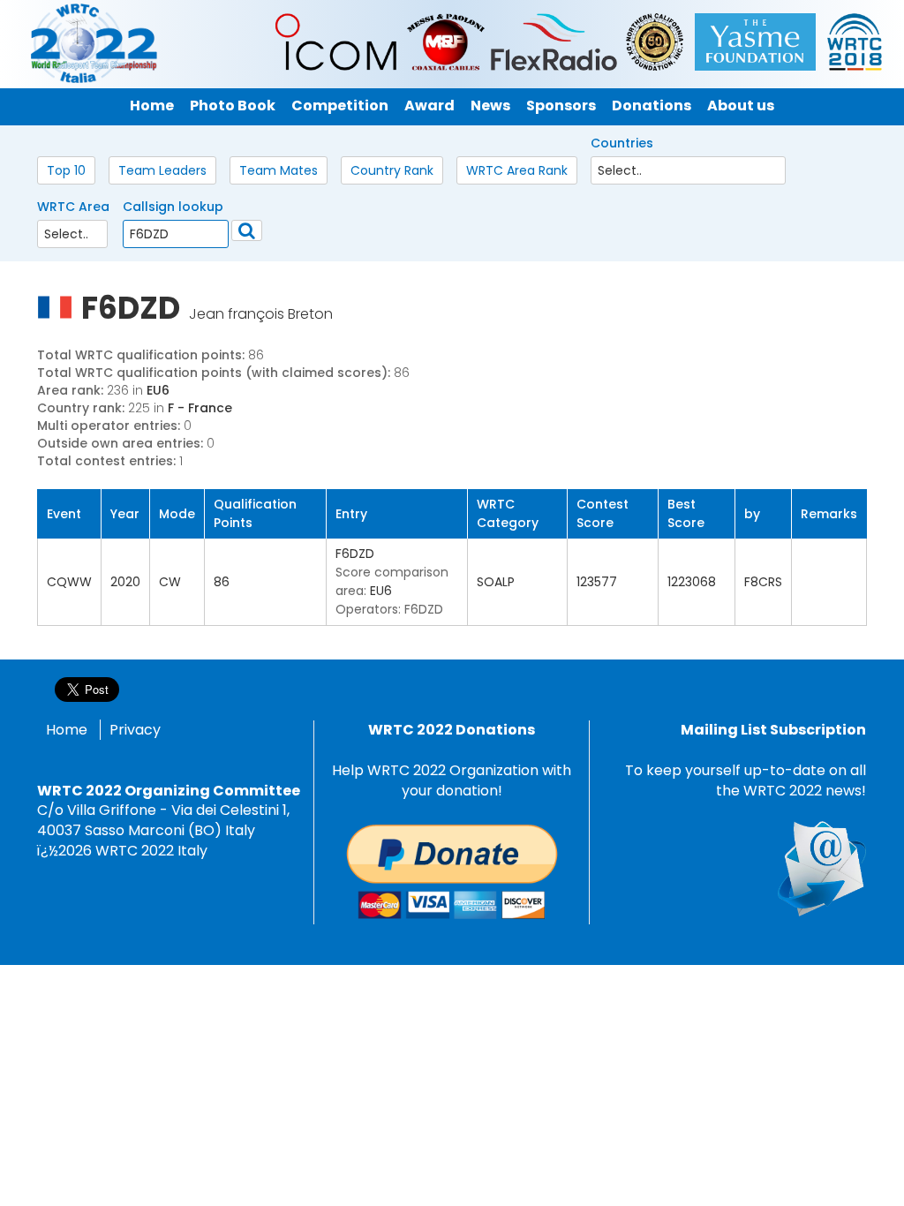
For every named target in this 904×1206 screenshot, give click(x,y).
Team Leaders (162, 170)
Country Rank (391, 170)
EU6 (158, 390)
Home (66, 730)
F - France (200, 408)
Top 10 (66, 170)
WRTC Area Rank (517, 170)
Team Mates (278, 170)
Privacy (135, 730)
